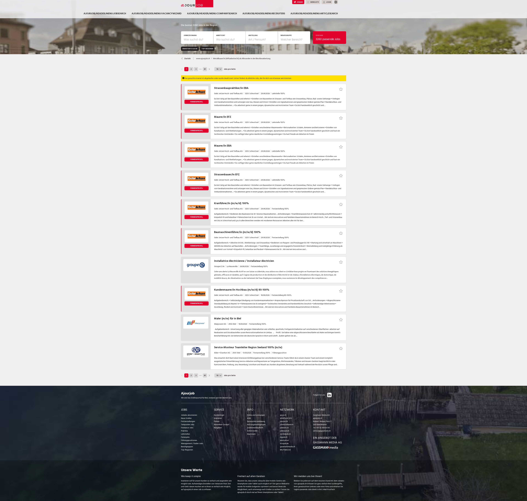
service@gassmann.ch (322, 430)
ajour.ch (283, 415)
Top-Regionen (187, 449)
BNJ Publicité (285, 449)
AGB (249, 418)
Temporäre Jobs (187, 424)
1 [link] (186, 69)
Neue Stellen (186, 418)
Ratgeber (218, 427)
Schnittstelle (252, 430)
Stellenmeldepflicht (255, 427)
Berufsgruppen (187, 446)
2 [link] (191, 69)
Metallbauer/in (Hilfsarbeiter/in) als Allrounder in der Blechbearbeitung (241, 58)
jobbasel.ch (284, 430)
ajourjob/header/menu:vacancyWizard (157, 14)
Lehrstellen (185, 434)
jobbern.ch (284, 427)
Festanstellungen (188, 421)
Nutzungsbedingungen (256, 424)
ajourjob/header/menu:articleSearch (314, 14)
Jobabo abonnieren (189, 415)
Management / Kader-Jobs (192, 443)
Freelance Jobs (187, 427)
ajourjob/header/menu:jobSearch (105, 14)
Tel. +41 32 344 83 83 (321, 427)
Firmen (216, 421)
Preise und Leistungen (256, 415)
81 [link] (205, 69)
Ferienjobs (185, 437)
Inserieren (218, 418)
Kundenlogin (219, 415)
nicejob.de (284, 443)
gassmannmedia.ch (287, 446)
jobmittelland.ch (286, 424)
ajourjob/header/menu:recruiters (264, 14)
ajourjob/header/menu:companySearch (212, 14)
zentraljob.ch (285, 434)
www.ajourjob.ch (203, 58)
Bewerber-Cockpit (221, 424)
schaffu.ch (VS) (286, 418)
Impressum (251, 434)
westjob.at (284, 440)
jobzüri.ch (284, 421)
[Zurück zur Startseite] (325, 448)
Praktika (184, 430)
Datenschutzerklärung (256, 421)
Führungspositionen (189, 440)
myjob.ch (283, 437)
